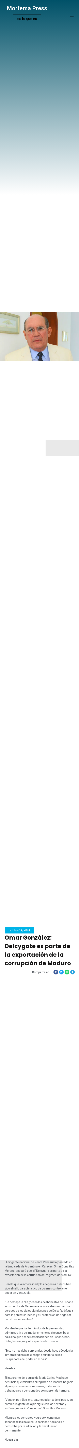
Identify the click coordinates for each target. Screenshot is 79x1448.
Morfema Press (27, 8)
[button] (71, 17)
